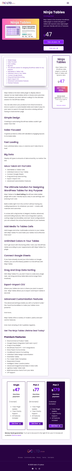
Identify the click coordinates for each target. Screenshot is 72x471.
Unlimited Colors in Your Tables (17, 73)
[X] (36, 468)
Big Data (10, 66)
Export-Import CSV (13, 79)
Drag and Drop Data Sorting (16, 77)
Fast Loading (11, 64)
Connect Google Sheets (15, 75)
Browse (20, 457)
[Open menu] (68, 3)
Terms (44, 457)
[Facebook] (32, 468)
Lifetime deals (16, 435)
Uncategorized (48, 16)
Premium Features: (13, 83)
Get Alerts (51, 457)
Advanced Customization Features (18, 81)
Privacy (39, 457)
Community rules (29, 457)
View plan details (61, 105)
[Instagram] (39, 468)
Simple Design (12, 60)
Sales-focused (12, 62)
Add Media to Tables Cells (15, 71)
